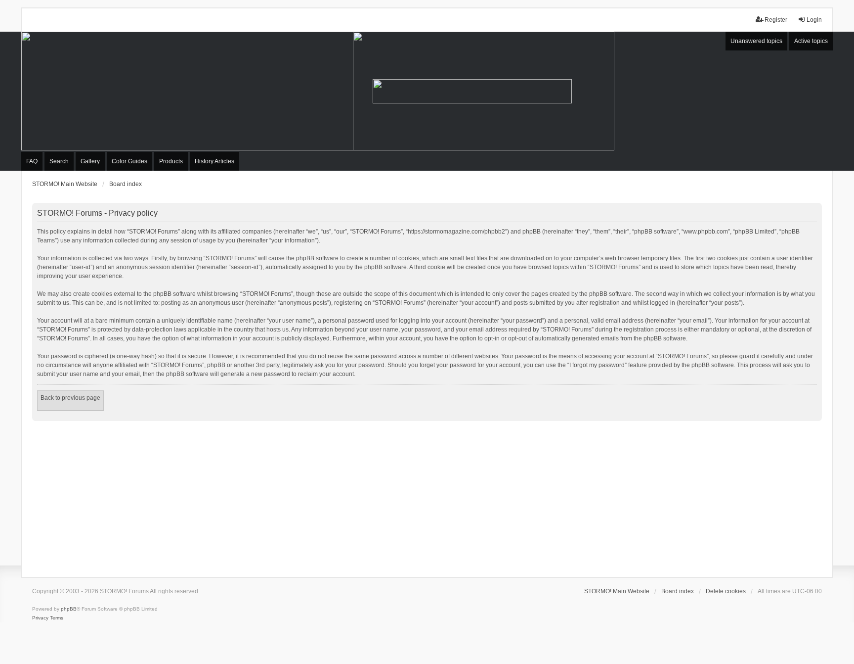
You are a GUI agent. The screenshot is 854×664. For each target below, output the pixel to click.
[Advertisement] (427, 495)
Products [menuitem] (171, 161)
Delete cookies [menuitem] (726, 591)
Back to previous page (70, 397)
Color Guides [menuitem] (129, 161)
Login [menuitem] (814, 19)
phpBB (69, 609)
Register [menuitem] (776, 19)
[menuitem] (40, 618)
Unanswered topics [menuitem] (756, 41)
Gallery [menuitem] (90, 161)
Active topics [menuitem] (811, 41)
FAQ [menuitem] (32, 161)
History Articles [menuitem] (214, 161)
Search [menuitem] (59, 161)
